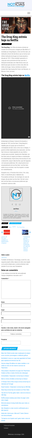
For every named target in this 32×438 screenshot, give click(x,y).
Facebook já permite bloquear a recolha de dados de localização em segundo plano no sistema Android (26, 243)
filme (10, 227)
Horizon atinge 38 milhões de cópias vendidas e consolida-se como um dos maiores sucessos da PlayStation (15, 366)
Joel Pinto (4, 257)
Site (2, 318)
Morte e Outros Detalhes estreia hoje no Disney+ (14, 379)
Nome (3, 302)
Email (2, 310)
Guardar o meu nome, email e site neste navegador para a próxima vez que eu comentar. (16, 329)
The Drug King (20, 227)
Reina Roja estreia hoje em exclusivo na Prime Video (15, 390)
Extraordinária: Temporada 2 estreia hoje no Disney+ (15, 376)
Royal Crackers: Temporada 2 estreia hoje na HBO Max (15, 387)
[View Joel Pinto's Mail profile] (19, 204)
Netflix (27, 75)
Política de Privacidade (9, 425)
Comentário (5, 278)
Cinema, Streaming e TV (15, 223)
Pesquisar (4, 339)
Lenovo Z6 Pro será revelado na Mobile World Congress (4, 240)
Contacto (6, 428)
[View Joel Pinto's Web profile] (16, 204)
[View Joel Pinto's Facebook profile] (12, 204)
